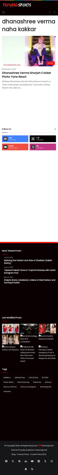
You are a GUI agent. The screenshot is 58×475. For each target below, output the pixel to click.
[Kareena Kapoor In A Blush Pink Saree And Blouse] (10, 339)
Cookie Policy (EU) (38, 454)
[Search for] (54, 12)
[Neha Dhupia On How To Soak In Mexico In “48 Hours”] (10, 350)
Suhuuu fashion (10, 387)
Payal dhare (8, 382)
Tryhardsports (41, 450)
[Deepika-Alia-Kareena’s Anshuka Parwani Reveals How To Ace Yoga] (47, 328)
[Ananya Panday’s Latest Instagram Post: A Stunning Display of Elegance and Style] (47, 352)
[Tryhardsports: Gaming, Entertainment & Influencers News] (17, 4)
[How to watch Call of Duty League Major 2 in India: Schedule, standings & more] (29, 328)
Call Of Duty (33, 377)
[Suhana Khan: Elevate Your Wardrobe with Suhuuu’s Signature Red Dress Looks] (10, 328)
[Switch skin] (50, 12)
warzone (7, 391)
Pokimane (37, 382)
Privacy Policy (23, 454)
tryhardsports (45, 387)
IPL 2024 (45, 377)
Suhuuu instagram (28, 387)
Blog (14, 454)
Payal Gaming (23, 382)
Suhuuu (48, 382)
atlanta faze (20, 377)
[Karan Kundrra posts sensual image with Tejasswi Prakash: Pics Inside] (47, 339)
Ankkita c (7, 377)
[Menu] (3, 12)
